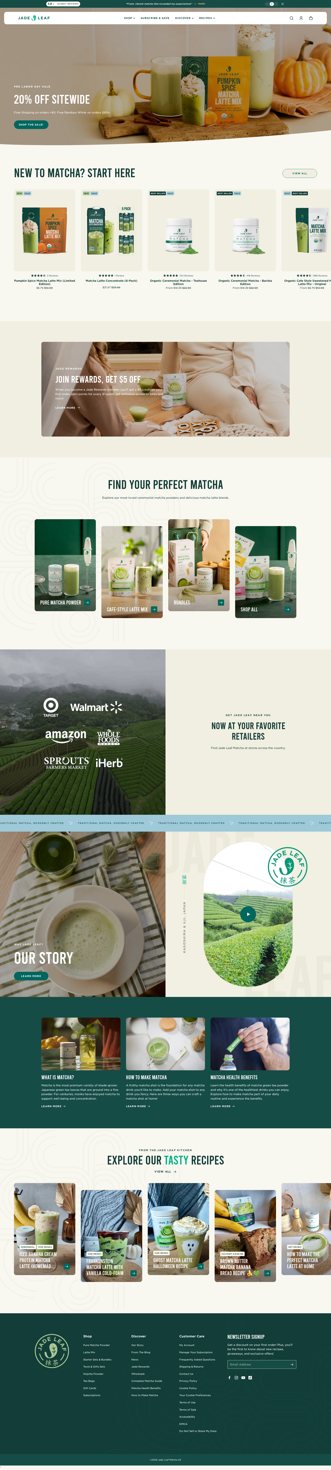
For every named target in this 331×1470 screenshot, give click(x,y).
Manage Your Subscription (196, 1352)
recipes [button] (205, 18)
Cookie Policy (188, 1388)
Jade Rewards (140, 1366)
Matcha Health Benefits (146, 1388)
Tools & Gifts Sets (94, 1366)
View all (299, 173)
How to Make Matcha (144, 1395)
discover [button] (183, 18)
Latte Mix (89, 1352)
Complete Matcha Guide (146, 1381)
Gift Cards (89, 1388)
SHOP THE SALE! (31, 124)
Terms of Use (187, 1402)
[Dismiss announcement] (282, 4)
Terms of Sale (187, 1409)
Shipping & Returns (191, 1366)
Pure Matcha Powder (96, 1345)
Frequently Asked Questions (197, 1359)
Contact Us (186, 1374)
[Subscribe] (292, 1365)
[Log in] (301, 18)
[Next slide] (276, 4)
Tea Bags (89, 1381)
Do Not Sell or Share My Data (198, 1431)
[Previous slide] (267, 4)
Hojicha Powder (93, 1374)
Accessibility (187, 1416)
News (134, 1359)
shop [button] (128, 18)
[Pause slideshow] (272, 4)
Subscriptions (91, 1395)
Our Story (137, 1345)
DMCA (183, 1424)
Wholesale (138, 1374)
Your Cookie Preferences (195, 1395)
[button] (291, 18)
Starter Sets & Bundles (97, 1359)
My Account (186, 1345)
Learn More (65, 407)
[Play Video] (248, 914)
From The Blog (140, 1352)
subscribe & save (155, 18)
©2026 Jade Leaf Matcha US (165, 1459)
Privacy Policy (188, 1381)
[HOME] (34, 18)
